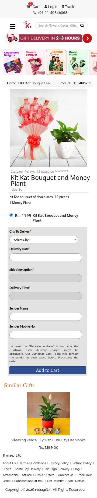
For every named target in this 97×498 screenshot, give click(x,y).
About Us (9, 463)
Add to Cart (47, 370)
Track (69, 7)
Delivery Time (19, 288)
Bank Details (76, 481)
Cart (35, 7)
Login (52, 7)
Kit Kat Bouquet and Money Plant (55, 218)
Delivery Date (19, 249)
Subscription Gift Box (28, 481)
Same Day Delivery (28, 469)
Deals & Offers (44, 475)
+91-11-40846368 (51, 13)
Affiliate (27, 475)
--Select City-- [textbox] (21, 240)
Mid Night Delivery (57, 469)
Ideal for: (18, 189)
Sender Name (18, 308)
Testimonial (10, 475)
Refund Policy (82, 463)
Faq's (7, 469)
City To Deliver (20, 231)
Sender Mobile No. (22, 326)
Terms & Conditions (32, 463)
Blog (76, 469)
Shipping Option (21, 270)
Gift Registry (55, 481)
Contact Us (65, 475)
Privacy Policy (59, 463)
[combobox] (43, 239)
